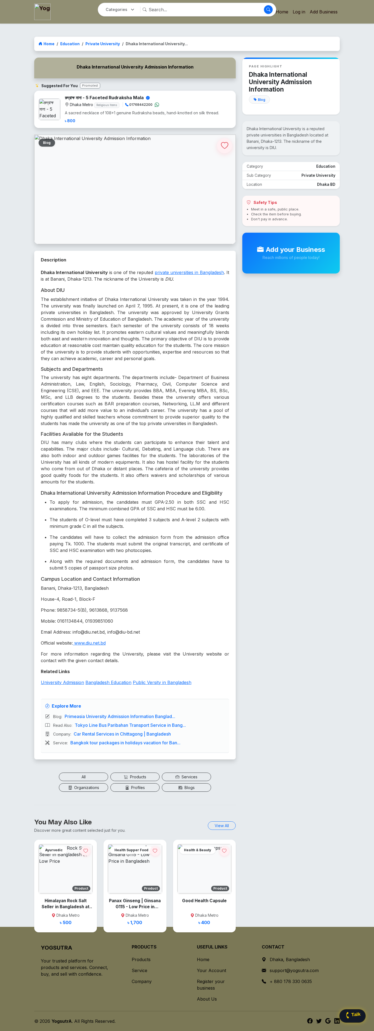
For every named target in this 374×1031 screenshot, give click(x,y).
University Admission (62, 682)
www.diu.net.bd (89, 643)
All (84, 776)
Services (188, 776)
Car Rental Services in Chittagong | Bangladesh (122, 734)
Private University (102, 44)
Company (142, 981)
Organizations (86, 787)
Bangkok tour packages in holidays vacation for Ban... (125, 742)
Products (137, 776)
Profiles (137, 787)
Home (49, 44)
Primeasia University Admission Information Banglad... (120, 716)
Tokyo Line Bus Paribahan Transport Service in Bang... (130, 725)
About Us (207, 999)
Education (70, 44)
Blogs (189, 787)
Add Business (324, 12)
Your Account (211, 970)
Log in (299, 12)
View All (222, 825)
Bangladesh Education (108, 682)
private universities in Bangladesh (189, 272)
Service (139, 970)
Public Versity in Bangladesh (162, 682)
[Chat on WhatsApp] (157, 104)
